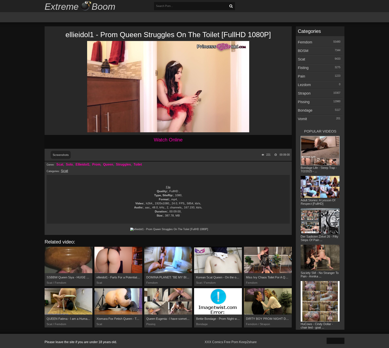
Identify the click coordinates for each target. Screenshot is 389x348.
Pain (301, 76)
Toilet (138, 164)
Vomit (302, 119)
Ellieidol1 (83, 164)
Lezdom (304, 85)
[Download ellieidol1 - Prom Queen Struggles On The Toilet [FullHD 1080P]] (169, 229)
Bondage (305, 110)
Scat (59, 164)
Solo (69, 164)
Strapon (304, 93)
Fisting (303, 68)
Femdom (305, 42)
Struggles (123, 164)
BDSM (303, 51)
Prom (96, 164)
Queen (108, 164)
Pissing (304, 102)
